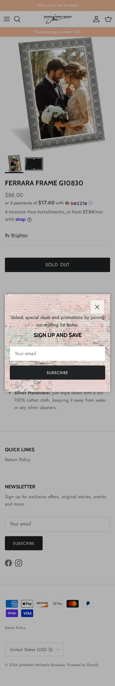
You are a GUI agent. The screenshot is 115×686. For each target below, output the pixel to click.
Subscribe (57, 373)
